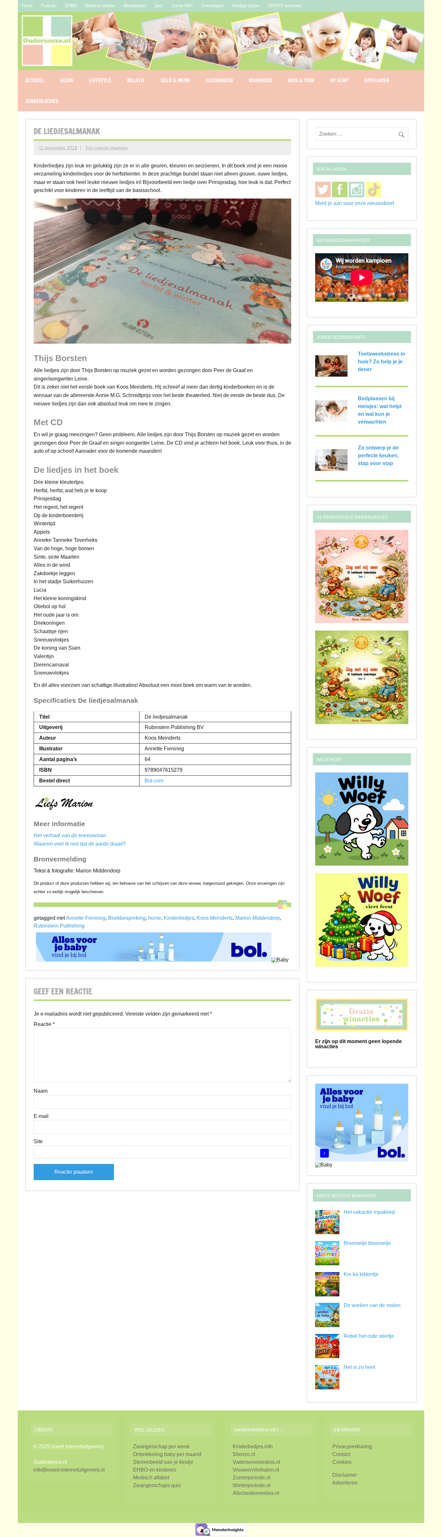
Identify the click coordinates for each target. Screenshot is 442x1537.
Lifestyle (100, 80)
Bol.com (154, 780)
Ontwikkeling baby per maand (167, 1454)
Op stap (339, 80)
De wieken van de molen (372, 1305)
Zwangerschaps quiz (157, 1485)
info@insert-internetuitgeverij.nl (69, 1470)
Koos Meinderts (215, 918)
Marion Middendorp (257, 918)
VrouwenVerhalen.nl (256, 1470)
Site (38, 1141)
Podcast (49, 5)
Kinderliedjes (42, 101)
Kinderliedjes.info (253, 1446)
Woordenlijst (134, 5)
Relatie (136, 80)
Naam (41, 1091)
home (154, 918)
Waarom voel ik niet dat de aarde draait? (80, 844)
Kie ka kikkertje (361, 1274)
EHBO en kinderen (154, 1470)
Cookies (341, 1462)
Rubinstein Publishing (59, 925)
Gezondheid (219, 80)
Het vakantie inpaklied (369, 1212)
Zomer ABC (182, 5)
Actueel (35, 80)
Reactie (44, 1024)
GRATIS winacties (285, 5)
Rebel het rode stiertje (369, 1336)
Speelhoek (376, 80)
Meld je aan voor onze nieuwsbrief (354, 203)
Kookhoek (260, 80)
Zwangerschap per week (161, 1446)
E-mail (41, 1116)
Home (27, 5)
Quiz (158, 5)
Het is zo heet (359, 1367)
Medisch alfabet (100, 5)
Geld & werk (175, 80)
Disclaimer (344, 1475)
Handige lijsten (245, 5)
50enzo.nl (244, 1454)
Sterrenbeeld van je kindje (163, 1462)
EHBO (71, 5)
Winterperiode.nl (252, 1485)
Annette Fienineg (85, 918)
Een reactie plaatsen (107, 147)
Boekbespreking (127, 918)
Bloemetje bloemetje (367, 1243)
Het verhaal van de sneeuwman (70, 835)
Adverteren (345, 1483)
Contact (341, 1454)
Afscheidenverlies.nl (256, 1493)
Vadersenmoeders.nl (256, 1462)
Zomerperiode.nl (252, 1477)
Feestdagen (213, 5)
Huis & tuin (301, 80)
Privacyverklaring (352, 1446)
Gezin (66, 80)
